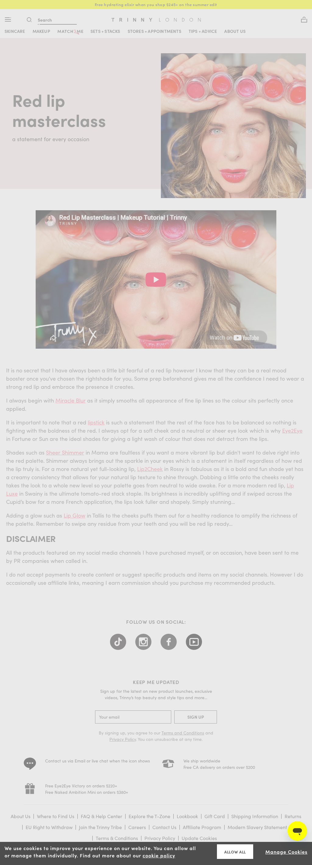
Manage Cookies (286, 851)
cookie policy (159, 855)
